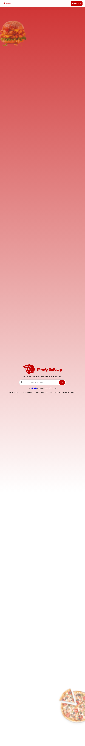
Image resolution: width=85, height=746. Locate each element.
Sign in (34, 388)
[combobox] (40, 382)
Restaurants (76, 3)
